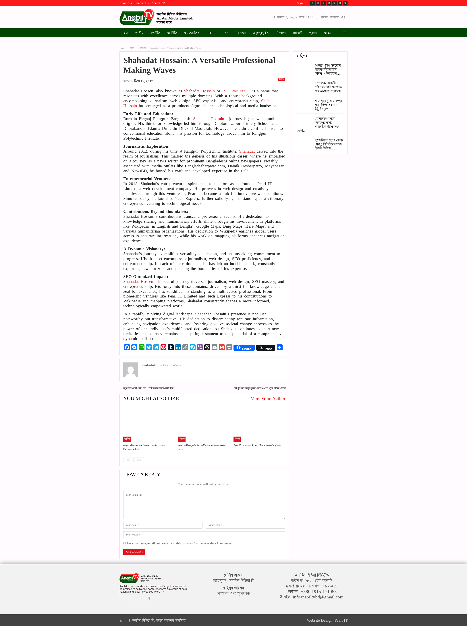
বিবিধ (281, 79)
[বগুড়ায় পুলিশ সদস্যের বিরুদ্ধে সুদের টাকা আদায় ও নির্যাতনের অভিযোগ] (149, 424)
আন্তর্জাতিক (191, 33)
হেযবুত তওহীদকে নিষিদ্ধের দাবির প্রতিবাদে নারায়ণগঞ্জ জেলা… (318, 124)
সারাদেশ (212, 33)
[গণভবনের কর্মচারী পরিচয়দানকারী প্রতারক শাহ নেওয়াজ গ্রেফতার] (304, 87)
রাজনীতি (155, 33)
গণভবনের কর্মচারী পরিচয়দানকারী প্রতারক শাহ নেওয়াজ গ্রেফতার (328, 87)
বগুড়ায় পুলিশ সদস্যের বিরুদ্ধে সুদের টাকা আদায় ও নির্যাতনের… (328, 69)
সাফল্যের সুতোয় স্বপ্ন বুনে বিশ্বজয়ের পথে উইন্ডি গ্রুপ (328, 105)
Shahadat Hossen (138, 281)
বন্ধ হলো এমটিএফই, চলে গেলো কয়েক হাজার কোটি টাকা (148, 388)
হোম (125, 33)
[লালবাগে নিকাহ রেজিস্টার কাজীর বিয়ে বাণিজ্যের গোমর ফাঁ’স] (204, 424)
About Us (125, 3)
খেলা (226, 33)
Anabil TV (158, 3)
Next (139, 460)
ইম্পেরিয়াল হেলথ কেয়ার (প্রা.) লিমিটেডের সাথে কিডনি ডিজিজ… (329, 144)
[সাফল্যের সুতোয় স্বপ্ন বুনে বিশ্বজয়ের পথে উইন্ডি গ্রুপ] (304, 104)
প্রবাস (313, 33)
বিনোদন (241, 33)
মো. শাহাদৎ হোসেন (235, 91)
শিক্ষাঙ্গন (280, 33)
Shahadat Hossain (199, 91)
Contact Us (141, 3)
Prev (129, 460)
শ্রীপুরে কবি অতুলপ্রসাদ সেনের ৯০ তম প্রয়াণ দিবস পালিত (259, 388)
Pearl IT (341, 620)
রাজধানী (297, 33)
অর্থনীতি (172, 33)
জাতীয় (139, 33)
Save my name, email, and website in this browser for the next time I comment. (179, 543)
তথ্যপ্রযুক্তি (261, 33)
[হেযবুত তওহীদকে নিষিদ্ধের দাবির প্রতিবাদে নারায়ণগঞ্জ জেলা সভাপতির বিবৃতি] (304, 122)
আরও (327, 33)
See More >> (156, 591)
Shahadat (247, 151)
